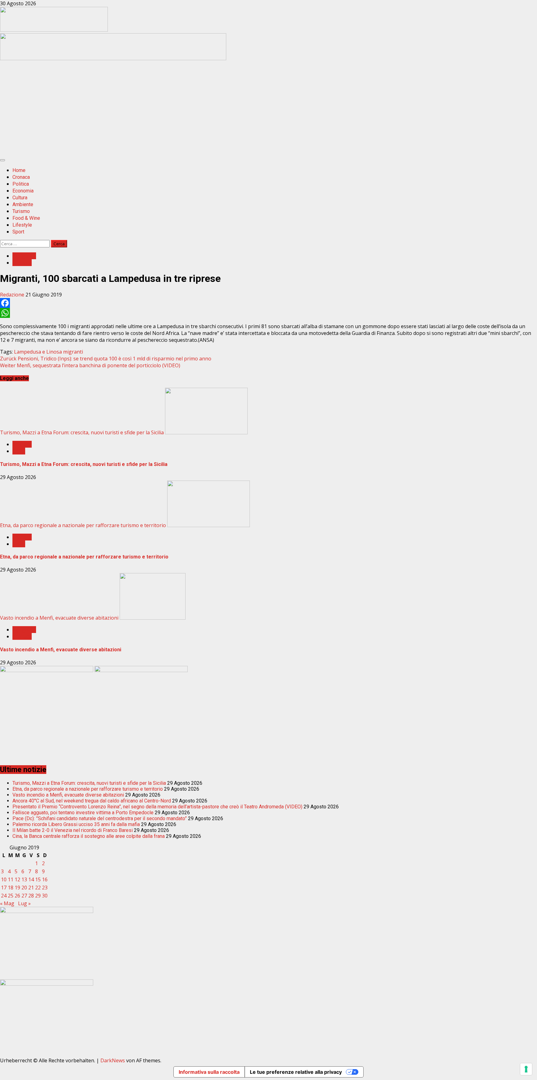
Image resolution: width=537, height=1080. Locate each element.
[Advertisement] (113, 58)
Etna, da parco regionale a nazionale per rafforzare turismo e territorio (83, 525)
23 (45, 887)
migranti (73, 351)
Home (18, 170)
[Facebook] (268, 303)
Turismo (21, 211)
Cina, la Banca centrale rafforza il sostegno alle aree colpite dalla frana (88, 836)
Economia (23, 191)
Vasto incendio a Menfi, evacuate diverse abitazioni (59, 617)
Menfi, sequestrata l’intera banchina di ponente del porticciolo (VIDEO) (90, 365)
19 (17, 887)
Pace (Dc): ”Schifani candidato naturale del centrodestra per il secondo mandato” (99, 818)
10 (4, 879)
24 (4, 895)
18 (10, 887)
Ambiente (22, 204)
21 (31, 887)
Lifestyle (22, 225)
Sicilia (18, 451)
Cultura (19, 198)
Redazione (12, 294)
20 (24, 887)
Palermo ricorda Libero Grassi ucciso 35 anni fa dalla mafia (76, 824)
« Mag (7, 903)
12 (17, 879)
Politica (20, 184)
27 (24, 895)
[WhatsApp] (268, 313)
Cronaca (21, 177)
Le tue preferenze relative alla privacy (296, 1072)
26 (17, 895)
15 (38, 879)
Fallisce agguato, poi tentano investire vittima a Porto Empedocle (83, 813)
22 (38, 887)
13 (24, 879)
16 (45, 879)
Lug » (24, 903)
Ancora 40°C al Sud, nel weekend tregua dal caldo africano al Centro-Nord (91, 801)
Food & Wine (26, 218)
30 (45, 895)
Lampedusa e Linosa (38, 351)
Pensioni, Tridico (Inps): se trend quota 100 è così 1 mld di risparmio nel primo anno (105, 358)
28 (31, 895)
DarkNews (112, 1060)
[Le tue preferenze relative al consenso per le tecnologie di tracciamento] (526, 1069)
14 (31, 879)
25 (10, 895)
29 (38, 895)
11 (10, 879)
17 (4, 887)
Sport (18, 232)
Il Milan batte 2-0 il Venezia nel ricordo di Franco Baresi (72, 830)
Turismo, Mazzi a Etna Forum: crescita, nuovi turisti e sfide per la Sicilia (82, 432)
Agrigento (24, 255)
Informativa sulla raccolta (209, 1072)
